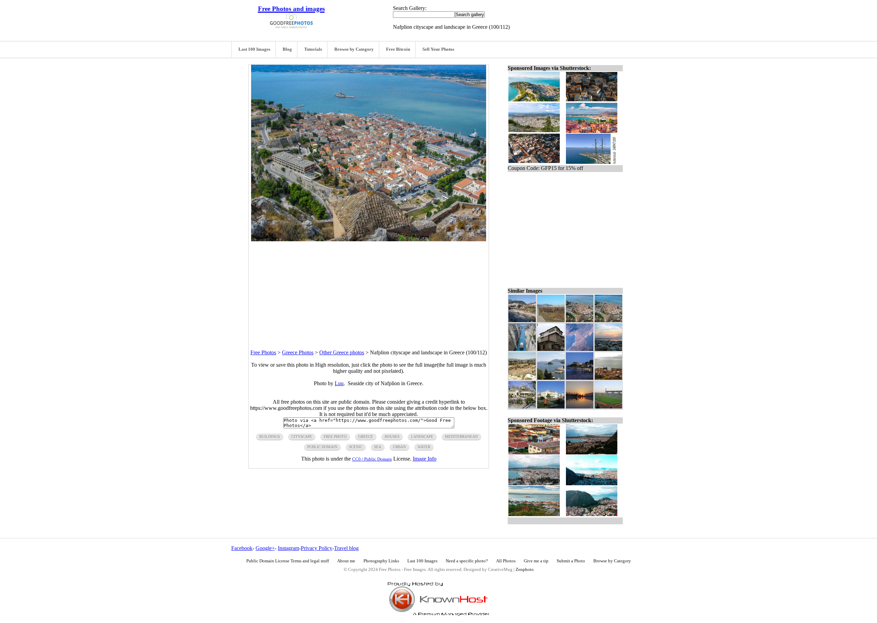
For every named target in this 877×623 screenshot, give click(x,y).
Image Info (424, 459)
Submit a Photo (571, 561)
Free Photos (263, 352)
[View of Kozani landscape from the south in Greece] (551, 320)
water (424, 447)
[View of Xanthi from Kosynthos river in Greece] (522, 320)
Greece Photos (297, 352)
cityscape (302, 437)
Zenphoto (525, 569)
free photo (335, 437)
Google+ (265, 548)
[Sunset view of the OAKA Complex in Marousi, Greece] (579, 407)
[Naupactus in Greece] (608, 378)
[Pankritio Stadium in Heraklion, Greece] (608, 407)
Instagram (288, 548)
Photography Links (381, 561)
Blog (287, 49)
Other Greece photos (341, 352)
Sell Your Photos (438, 49)
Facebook (241, 548)
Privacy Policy (316, 548)
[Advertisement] (369, 289)
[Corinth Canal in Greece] (522, 349)
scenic (355, 447)
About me (346, 561)
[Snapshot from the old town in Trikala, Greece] (522, 407)
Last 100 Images (254, 49)
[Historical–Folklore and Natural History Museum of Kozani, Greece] (551, 349)
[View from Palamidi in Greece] (579, 320)
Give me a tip (536, 561)
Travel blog (346, 548)
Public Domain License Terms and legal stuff (287, 561)
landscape (422, 437)
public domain (322, 447)
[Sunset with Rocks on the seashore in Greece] (608, 349)
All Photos (506, 561)
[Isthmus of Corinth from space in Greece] (579, 349)
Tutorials (313, 49)
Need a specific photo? (467, 561)
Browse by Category (354, 49)
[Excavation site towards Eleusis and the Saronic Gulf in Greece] (522, 378)
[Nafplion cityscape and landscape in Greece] (608, 320)
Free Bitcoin (398, 49)
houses (392, 437)
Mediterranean (461, 437)
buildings (269, 437)
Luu (339, 383)
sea (377, 447)
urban (399, 447)
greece (365, 437)
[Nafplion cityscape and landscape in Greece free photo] (368, 239)
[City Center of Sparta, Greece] (551, 407)
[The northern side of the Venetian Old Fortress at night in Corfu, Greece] (579, 378)
